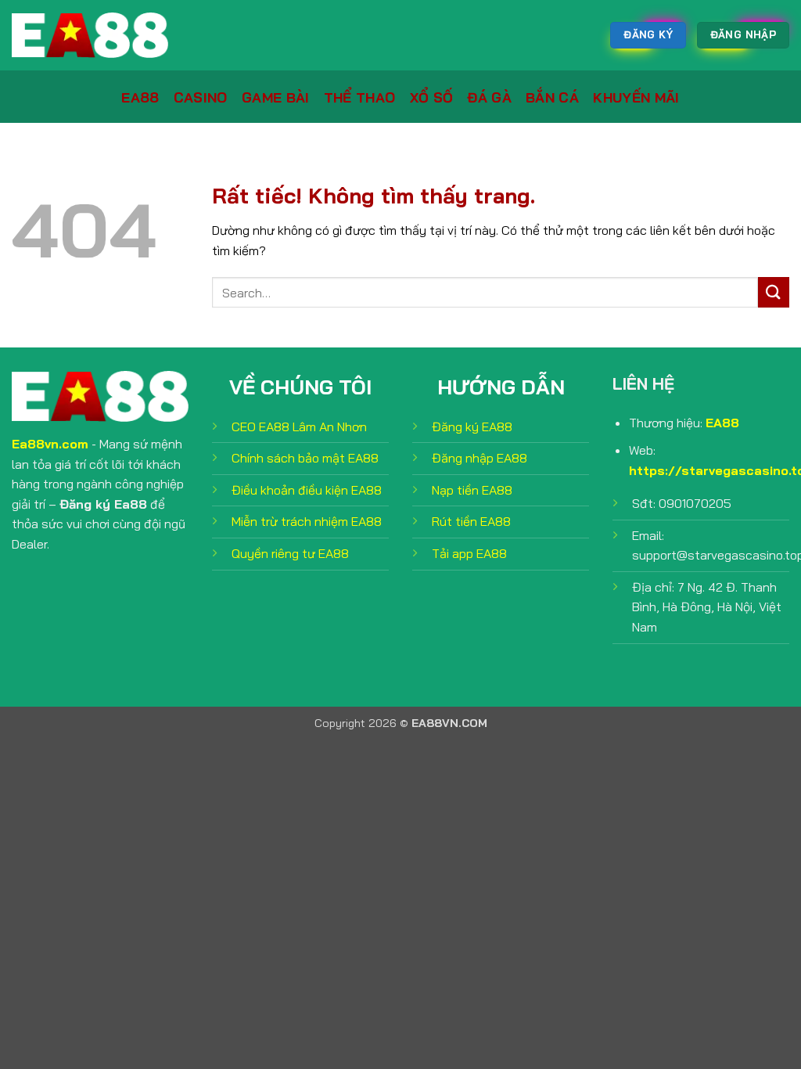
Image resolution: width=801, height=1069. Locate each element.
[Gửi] (773, 292)
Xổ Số (432, 97)
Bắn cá (552, 97)
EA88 (140, 97)
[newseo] (90, 35)
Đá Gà (489, 97)
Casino (201, 97)
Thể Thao (360, 97)
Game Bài (276, 97)
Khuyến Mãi (636, 97)
